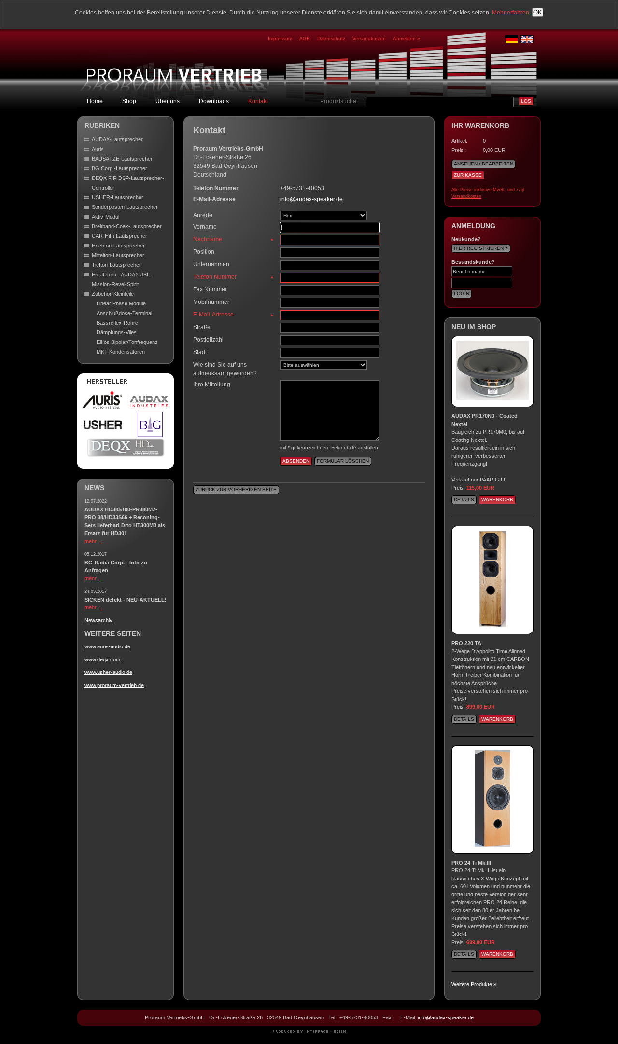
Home (95, 101)
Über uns (167, 101)
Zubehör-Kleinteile (113, 294)
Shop (129, 101)
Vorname (205, 226)
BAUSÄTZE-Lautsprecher (122, 159)
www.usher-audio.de (108, 672)
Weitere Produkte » (473, 984)
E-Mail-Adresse (233, 315)
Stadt (200, 352)
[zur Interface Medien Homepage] (309, 1031)
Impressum (280, 38)
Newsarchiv (98, 620)
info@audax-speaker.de (311, 199)
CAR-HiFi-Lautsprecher (119, 236)
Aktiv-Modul (105, 217)
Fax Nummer (210, 289)
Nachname (233, 240)
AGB (304, 38)
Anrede (202, 215)
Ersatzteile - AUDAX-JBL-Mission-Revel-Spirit (122, 279)
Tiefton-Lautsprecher (116, 265)
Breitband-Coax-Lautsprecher (127, 226)
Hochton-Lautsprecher (118, 245)
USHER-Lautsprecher (117, 197)
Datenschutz (331, 38)
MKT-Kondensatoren (121, 352)
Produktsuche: (339, 101)
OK (537, 12)
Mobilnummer (211, 302)
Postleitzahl (208, 339)
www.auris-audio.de (107, 646)
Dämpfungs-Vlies (117, 332)
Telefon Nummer (233, 277)
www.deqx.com (102, 659)
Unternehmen (211, 264)
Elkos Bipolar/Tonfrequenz (127, 342)
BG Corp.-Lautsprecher (119, 168)
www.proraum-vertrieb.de (114, 685)
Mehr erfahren (510, 12)
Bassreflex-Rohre (117, 323)
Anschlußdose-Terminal (124, 313)
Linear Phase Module (121, 303)
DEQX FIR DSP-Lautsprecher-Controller (128, 183)
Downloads (214, 101)
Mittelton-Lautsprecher (118, 255)
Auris (98, 149)
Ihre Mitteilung (211, 384)
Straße (202, 327)
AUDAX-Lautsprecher (117, 139)
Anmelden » (406, 38)
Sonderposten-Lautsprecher (125, 207)
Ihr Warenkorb (480, 125)
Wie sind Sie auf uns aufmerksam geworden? (225, 369)
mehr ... (93, 541)
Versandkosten (369, 38)
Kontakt (258, 101)
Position (203, 251)
